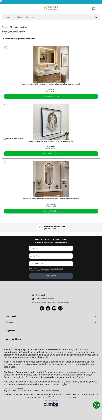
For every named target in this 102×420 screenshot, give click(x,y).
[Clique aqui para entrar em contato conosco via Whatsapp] (96, 405)
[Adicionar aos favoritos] (5, 47)
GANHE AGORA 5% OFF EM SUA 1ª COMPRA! (51, 239)
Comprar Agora (51, 96)
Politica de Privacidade (57, 268)
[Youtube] (54, 310)
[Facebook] (42, 310)
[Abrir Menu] (4, 8)
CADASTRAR (51, 276)
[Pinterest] (60, 310)
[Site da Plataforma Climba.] (51, 403)
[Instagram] (48, 310)
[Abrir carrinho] (95, 9)
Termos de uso (45, 268)
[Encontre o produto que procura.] (96, 17)
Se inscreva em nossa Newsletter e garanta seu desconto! (51, 242)
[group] (51, 227)
